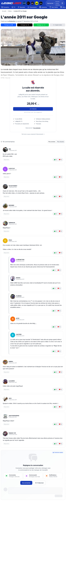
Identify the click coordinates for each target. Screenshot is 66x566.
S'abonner (40, 483)
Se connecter (36, 128)
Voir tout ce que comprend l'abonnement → (33, 134)
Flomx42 (18, 296)
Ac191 (17, 318)
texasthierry (13, 185)
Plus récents (60, 141)
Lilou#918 (12, 381)
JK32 (10, 398)
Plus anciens (51, 141)
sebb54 (11, 361)
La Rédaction (20, 259)
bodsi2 (18, 277)
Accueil (4, 11)
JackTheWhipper (14, 415)
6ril (10, 149)
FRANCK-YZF (12, 433)
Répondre (6, 159)
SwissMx (11, 205)
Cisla (10, 240)
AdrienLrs (12, 222)
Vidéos (10, 11)
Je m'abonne (33, 109)
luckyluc (12, 168)
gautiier (18, 334)
